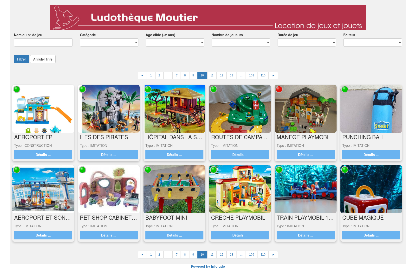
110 (263, 75)
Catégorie (88, 34)
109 (251, 75)
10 (202, 75)
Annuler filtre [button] (42, 59)
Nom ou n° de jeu (28, 34)
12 (221, 75)
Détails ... (43, 154)
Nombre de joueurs (227, 34)
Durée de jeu (288, 34)
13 (231, 75)
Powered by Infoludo (208, 266)
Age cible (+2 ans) (160, 34)
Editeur (349, 34)
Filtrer (21, 59)
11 (212, 75)
